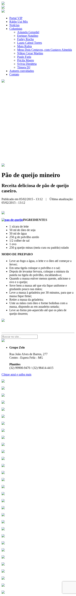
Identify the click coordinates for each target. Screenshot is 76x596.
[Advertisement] (38, 123)
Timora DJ (23, 67)
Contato (14, 74)
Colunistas (15, 28)
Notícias (14, 25)
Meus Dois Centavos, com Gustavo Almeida (44, 49)
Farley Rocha (25, 39)
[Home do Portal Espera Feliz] (3, 3)
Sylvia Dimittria (27, 63)
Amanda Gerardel (28, 32)
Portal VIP (15, 18)
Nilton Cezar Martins (30, 53)
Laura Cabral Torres (29, 42)
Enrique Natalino (27, 35)
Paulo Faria (24, 56)
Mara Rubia (24, 46)
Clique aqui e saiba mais (16, 374)
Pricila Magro (25, 60)
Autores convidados (21, 71)
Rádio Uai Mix (18, 21)
